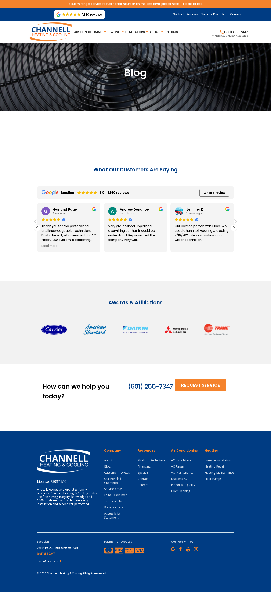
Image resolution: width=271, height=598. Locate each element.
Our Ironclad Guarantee (112, 481)
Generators (135, 32)
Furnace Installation (218, 460)
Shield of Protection (214, 14)
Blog (107, 466)
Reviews (192, 14)
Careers (236, 14)
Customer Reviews (117, 472)
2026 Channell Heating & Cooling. (61, 573)
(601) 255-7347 (150, 386)
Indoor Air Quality (183, 485)
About (154, 32)
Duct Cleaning (180, 491)
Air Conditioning (88, 32)
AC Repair (177, 466)
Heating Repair (215, 466)
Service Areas (113, 489)
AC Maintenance (182, 472)
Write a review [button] (214, 193)
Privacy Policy (113, 507)
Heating (113, 32)
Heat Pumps (213, 479)
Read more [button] (49, 246)
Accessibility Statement (112, 515)
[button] (234, 228)
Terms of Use (113, 501)
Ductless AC (179, 479)
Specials (171, 32)
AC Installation (181, 460)
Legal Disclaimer (115, 495)
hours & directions (48, 560)
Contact (178, 14)
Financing (144, 466)
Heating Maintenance (219, 472)
